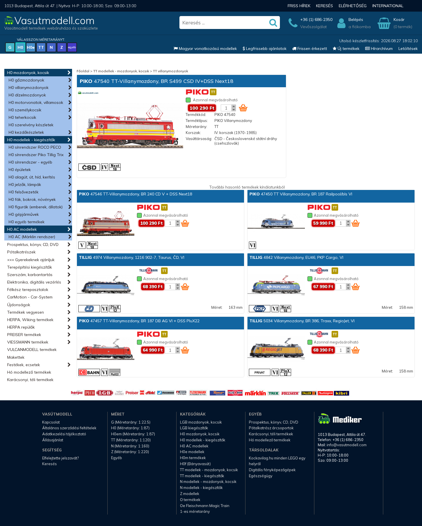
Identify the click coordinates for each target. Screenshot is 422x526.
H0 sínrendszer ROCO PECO (35, 147)
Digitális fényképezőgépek (272, 469)
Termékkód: (196, 114)
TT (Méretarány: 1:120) (131, 440)
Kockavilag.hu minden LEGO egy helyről (277, 461)
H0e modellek (192, 451)
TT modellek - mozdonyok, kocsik (121, 71)
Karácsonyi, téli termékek (30, 379)
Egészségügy (260, 475)
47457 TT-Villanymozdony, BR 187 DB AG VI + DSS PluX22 (139, 320)
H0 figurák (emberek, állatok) (36, 206)
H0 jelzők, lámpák (25, 184)
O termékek (190, 499)
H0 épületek (20, 169)
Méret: (216, 307)
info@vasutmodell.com (347, 444)
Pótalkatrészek (21, 252)
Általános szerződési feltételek (69, 428)
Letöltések (408, 48)
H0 (20, 47)
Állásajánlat (52, 440)
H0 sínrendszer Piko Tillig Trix (36, 154)
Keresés (324, 5)
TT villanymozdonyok (170, 71)
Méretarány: (196, 126)
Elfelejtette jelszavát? (60, 458)
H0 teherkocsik (22, 117)
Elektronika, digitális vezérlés (34, 282)
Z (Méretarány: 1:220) (130, 451)
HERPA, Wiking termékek (30, 319)
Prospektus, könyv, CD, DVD (33, 244)
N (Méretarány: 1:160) (130, 446)
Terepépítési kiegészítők (29, 267)
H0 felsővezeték (23, 192)
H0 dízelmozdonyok (27, 95)
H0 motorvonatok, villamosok (36, 102)
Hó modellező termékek (29, 372)
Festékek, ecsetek (23, 364)
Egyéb (116, 457)
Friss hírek (299, 5)
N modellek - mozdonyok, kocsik (208, 481)
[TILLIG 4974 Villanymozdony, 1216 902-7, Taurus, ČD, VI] (105, 286)
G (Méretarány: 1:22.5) (130, 422)
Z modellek (189, 493)
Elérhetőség (353, 5)
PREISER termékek (24, 334)
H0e (31, 47)
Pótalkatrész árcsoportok (271, 428)
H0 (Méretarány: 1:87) (130, 428)
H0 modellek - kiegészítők (31, 139)
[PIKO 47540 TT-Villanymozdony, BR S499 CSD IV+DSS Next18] (130, 126)
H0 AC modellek (22, 229)
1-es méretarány (195, 511)
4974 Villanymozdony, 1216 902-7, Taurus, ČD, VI (131, 257)
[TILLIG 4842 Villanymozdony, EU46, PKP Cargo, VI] (276, 286)
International (387, 5)
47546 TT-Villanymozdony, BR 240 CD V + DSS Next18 (135, 194)
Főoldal (83, 71)
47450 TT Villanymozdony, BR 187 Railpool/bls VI (300, 194)
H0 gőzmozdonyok (26, 80)
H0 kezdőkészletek (26, 132)
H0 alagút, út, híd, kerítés (32, 177)
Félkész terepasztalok (27, 289)
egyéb (72, 47)
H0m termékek (193, 457)
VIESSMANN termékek (27, 342)
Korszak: (193, 132)
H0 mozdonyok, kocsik (28, 72)
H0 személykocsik (25, 109)
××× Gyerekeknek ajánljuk (31, 259)
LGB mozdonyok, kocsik (201, 422)
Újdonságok (18, 304)
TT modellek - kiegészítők (202, 475)
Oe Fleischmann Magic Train (204, 505)
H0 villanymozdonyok (29, 87)
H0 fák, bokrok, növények (32, 199)
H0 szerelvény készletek (31, 124)
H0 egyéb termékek (26, 221)
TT (41, 47)
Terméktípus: (197, 120)
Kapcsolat (51, 422)
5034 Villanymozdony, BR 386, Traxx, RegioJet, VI (302, 320)
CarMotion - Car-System (30, 297)
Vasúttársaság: (199, 138)
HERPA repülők (21, 327)
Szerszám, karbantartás (30, 274)
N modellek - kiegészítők (201, 487)
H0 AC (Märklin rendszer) (32, 236)
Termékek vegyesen (25, 312)
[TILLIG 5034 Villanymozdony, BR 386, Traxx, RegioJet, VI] (276, 349)
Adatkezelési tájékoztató (64, 434)
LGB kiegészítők (194, 428)
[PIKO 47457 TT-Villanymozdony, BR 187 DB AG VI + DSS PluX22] (105, 349)
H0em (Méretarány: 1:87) (133, 434)
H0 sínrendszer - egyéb (30, 162)
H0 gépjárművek (24, 214)
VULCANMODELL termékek (32, 349)
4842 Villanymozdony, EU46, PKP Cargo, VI (296, 257)
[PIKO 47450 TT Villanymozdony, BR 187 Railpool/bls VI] (276, 222)
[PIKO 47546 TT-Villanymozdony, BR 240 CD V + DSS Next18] (105, 222)
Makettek (15, 357)
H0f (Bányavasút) (195, 463)
